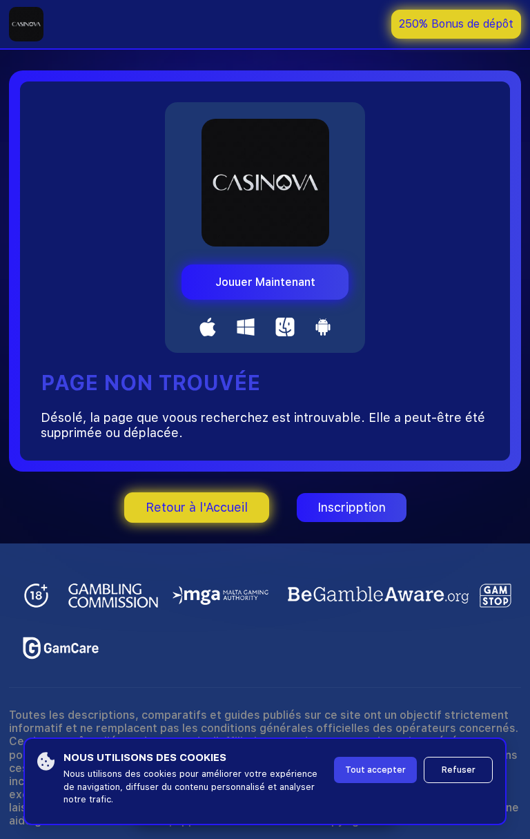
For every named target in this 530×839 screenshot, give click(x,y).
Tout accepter (375, 770)
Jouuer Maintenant (265, 282)
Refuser (458, 770)
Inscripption (351, 507)
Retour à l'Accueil (197, 507)
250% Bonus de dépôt (456, 23)
